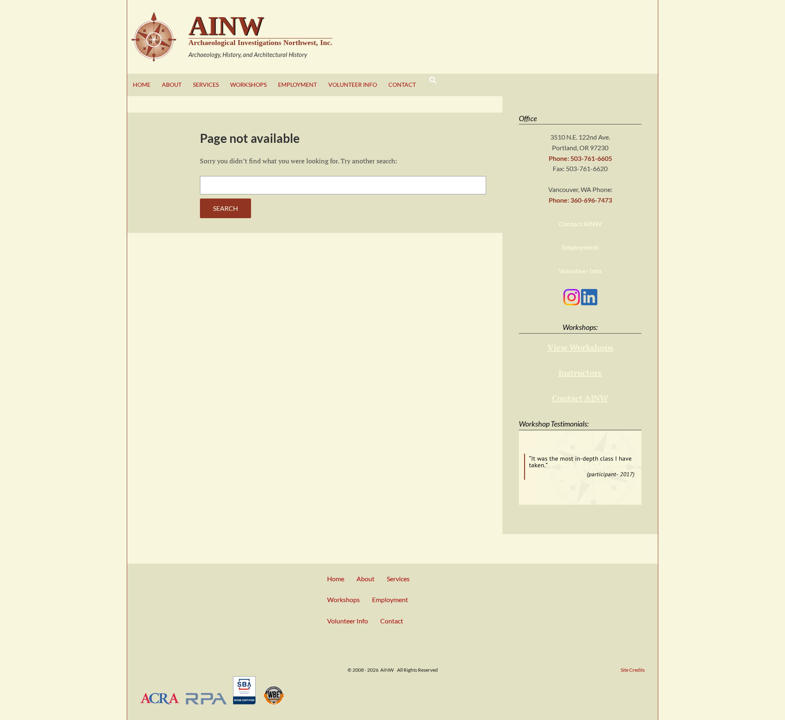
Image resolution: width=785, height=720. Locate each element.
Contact (402, 84)
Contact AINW (580, 224)
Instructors (580, 372)
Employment (297, 84)
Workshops (248, 84)
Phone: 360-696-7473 (580, 200)
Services (206, 84)
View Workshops (580, 347)
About (172, 84)
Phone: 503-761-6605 (580, 158)
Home (141, 84)
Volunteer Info (352, 84)
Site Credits (633, 670)
